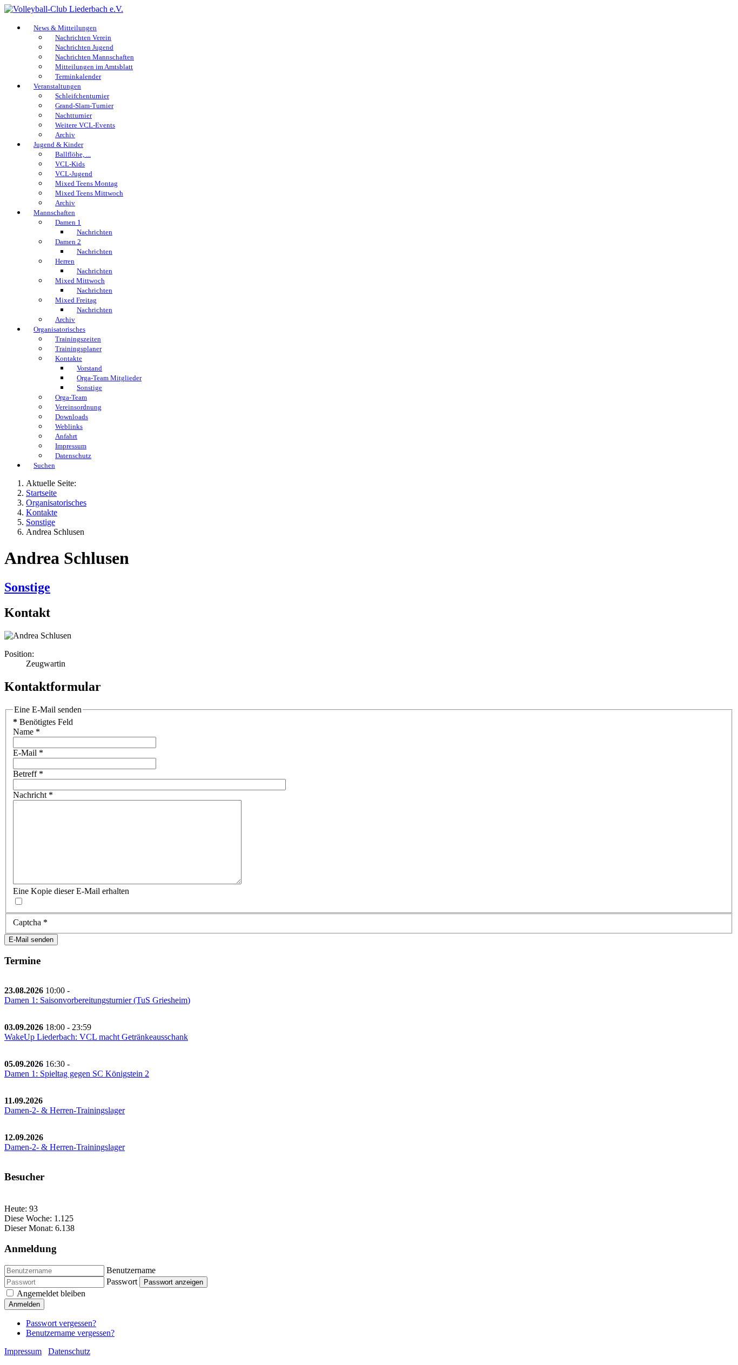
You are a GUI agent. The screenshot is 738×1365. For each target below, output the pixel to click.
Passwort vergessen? (61, 1323)
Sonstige (27, 587)
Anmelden (24, 1304)
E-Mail (28, 752)
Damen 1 (68, 222)
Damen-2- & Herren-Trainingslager (64, 1110)
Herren (65, 261)
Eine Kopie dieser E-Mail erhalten (71, 891)
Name (26, 731)
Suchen (44, 465)
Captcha (30, 922)
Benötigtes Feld (43, 722)
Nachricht (33, 794)
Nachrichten (94, 232)
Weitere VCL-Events (85, 125)
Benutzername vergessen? (70, 1332)
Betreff (28, 773)
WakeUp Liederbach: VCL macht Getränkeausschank (96, 1036)
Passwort (121, 1281)
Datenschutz (73, 456)
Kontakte (68, 358)
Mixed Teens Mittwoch (89, 193)
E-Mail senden (31, 940)
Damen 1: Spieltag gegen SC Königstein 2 (76, 1073)
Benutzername (131, 1270)
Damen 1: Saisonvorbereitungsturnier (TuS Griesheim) (97, 1000)
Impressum (23, 1351)
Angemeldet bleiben (51, 1293)
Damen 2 (68, 242)
